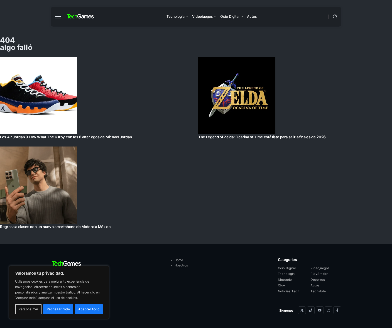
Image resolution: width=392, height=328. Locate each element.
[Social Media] (302, 310)
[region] (59, 292)
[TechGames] (80, 16)
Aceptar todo (88, 309)
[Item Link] (196, 144)
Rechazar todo (58, 309)
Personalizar (28, 309)
